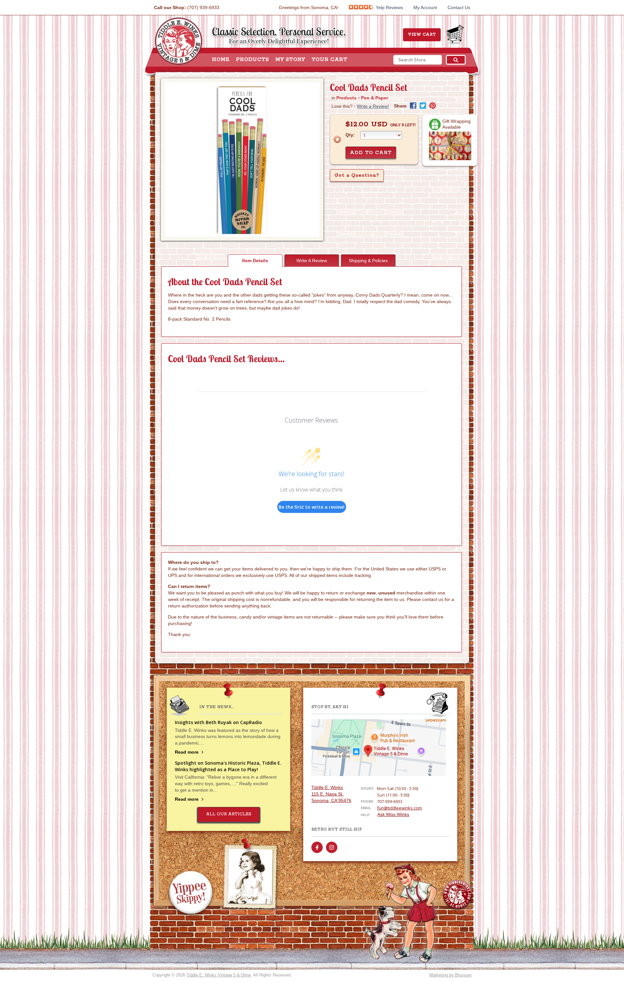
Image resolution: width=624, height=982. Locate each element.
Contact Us (459, 7)
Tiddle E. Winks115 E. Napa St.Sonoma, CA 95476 (331, 794)
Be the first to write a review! (311, 507)
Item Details (255, 260)
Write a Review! (373, 106)
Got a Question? (356, 175)
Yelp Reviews (388, 7)
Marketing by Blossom (450, 975)
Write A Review (311, 260)
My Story (290, 60)
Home (220, 60)
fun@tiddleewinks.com (399, 808)
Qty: (350, 134)
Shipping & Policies (368, 260)
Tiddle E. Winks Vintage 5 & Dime (219, 975)
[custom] (317, 847)
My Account (425, 7)
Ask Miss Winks (393, 814)
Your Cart (329, 60)
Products (252, 60)
